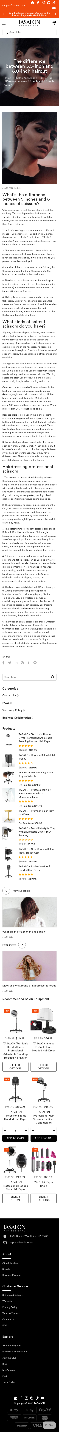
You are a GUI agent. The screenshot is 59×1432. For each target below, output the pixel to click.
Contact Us (8, 1319)
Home (7, 77)
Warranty (7, 1301)
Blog (4, 1363)
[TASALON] (28, 23)
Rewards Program (11, 1275)
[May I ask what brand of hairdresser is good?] (29, 966)
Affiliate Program (11, 1345)
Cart (4, 1376)
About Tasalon (10, 1263)
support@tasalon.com (13, 5)
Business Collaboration (14, 1351)
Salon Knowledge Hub (29, 77)
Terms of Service (11, 1313)
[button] (53, 23)
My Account (8, 1369)
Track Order (8, 1382)
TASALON (39, 1403)
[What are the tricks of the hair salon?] (29, 912)
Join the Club (9, 1357)
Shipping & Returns (12, 1295)
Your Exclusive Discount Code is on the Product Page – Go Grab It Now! (29, 14)
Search (6, 1269)
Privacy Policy (9, 1307)
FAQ (4, 1325)
